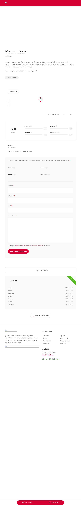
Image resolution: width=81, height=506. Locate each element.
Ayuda (62, 336)
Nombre (11, 186)
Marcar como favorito (42, 315)
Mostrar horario (53, 502)
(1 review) (8, 56)
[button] (8, 100)
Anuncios (46, 344)
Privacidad (64, 338)
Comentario (12, 216)
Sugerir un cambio (41, 270)
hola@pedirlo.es (48, 355)
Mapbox (55, 114)
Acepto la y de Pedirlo (30, 245)
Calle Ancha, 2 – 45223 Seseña (16, 53)
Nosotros (46, 336)
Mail (10, 206)
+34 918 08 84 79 (12, 77)
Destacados (47, 341)
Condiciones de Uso (37, 245)
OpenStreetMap (62, 114)
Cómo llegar (13, 91)
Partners (46, 338)
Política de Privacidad (23, 245)
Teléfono (11, 196)
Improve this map (70, 114)
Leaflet (49, 114)
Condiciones (64, 341)
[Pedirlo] (8, 3)
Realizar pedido (27, 502)
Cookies (63, 344)
